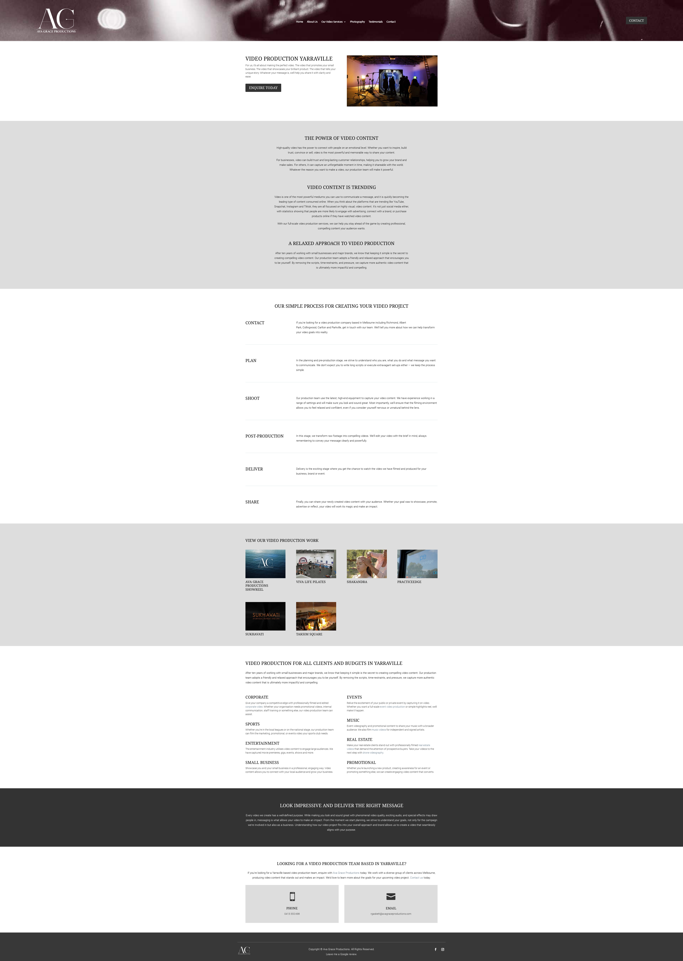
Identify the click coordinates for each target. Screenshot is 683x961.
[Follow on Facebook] (435, 949)
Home (299, 21)
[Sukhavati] (265, 616)
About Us (312, 21)
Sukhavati (254, 634)
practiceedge (409, 582)
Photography (357, 21)
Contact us (416, 877)
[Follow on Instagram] (443, 949)
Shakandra (357, 582)
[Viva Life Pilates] (316, 564)
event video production (392, 706)
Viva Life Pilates (311, 582)
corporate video (254, 706)
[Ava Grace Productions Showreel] (265, 564)
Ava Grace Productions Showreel (256, 586)
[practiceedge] (417, 564)
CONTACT (636, 20)
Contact (391, 21)
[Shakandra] (367, 564)
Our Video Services (332, 21)
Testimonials (376, 21)
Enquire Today (263, 87)
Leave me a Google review (341, 954)
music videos (379, 729)
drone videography (373, 752)
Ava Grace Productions (346, 872)
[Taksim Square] (316, 616)
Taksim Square (309, 634)
